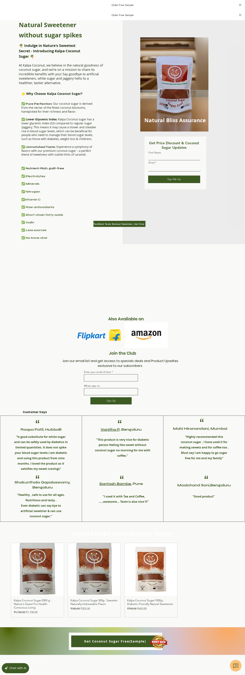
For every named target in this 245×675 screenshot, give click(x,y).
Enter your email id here (97, 372)
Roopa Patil (31, 429)
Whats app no (92, 385)
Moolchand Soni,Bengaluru (204, 485)
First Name (155, 152)
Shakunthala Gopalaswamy (42, 482)
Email (151, 162)
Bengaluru (131, 429)
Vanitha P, (110, 429)
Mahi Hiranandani (191, 428)
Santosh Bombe (115, 484)
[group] (122, 580)
